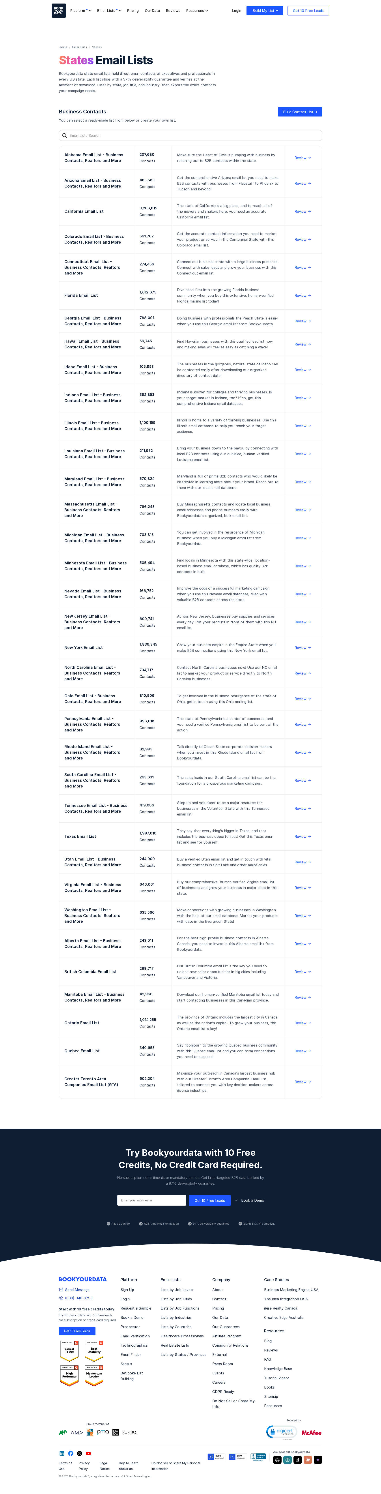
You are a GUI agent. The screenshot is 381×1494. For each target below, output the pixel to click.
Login (236, 10)
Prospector (130, 1327)
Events (218, 1373)
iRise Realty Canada (280, 1308)
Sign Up (127, 1289)
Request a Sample (136, 1308)
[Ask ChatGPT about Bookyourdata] (277, 1460)
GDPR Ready (223, 1391)
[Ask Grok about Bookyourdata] (297, 1460)
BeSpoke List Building (132, 1376)
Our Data (152, 10)
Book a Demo (252, 1200)
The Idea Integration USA (286, 1299)
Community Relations (230, 1345)
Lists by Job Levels (177, 1289)
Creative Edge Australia (284, 1317)
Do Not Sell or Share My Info (233, 1404)
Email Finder (131, 1354)
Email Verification (135, 1336)
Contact (219, 1299)
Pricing (133, 10)
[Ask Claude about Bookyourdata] (308, 1460)
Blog (268, 1341)
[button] (80, 10)
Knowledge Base (278, 1368)
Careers (219, 1382)
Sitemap (271, 1396)
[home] (59, 11)
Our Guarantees (226, 1327)
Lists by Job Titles (176, 1299)
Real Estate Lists (175, 1345)
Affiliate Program (226, 1336)
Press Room (222, 1364)
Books (269, 1387)
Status (126, 1364)
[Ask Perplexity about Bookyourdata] (287, 1460)
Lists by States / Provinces (183, 1354)
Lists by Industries (176, 1317)
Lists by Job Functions (180, 1308)
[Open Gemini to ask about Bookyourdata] (318, 1460)
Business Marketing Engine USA (291, 1289)
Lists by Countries (176, 1327)
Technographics (134, 1345)
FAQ (267, 1359)
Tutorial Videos (276, 1378)
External (219, 1354)
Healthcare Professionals (182, 1336)
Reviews (173, 10)
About (217, 1289)
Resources (273, 1406)
